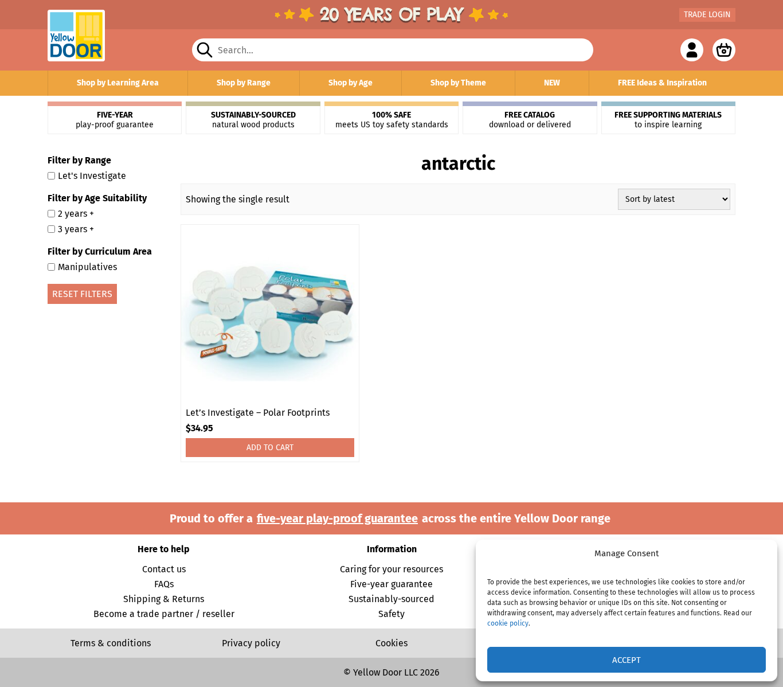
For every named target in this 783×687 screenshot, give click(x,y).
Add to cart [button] (269, 447)
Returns (188, 599)
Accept (626, 660)
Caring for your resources (391, 569)
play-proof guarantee (115, 120)
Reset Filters (82, 293)
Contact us (164, 569)
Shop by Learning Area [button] (118, 83)
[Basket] (723, 49)
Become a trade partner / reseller (163, 613)
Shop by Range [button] (244, 83)
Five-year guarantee (391, 584)
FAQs (164, 584)
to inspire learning (668, 120)
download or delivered (530, 120)
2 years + (76, 213)
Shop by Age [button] (350, 83)
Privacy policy (251, 643)
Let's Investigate (92, 175)
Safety (391, 613)
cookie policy (507, 623)
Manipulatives (87, 266)
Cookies (391, 643)
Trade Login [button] (707, 14)
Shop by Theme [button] (458, 83)
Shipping (141, 599)
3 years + (76, 229)
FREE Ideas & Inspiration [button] (662, 83)
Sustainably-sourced (391, 599)
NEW (552, 83)
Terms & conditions (111, 643)
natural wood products (253, 120)
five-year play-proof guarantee (337, 518)
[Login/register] (691, 49)
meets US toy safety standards (391, 120)
